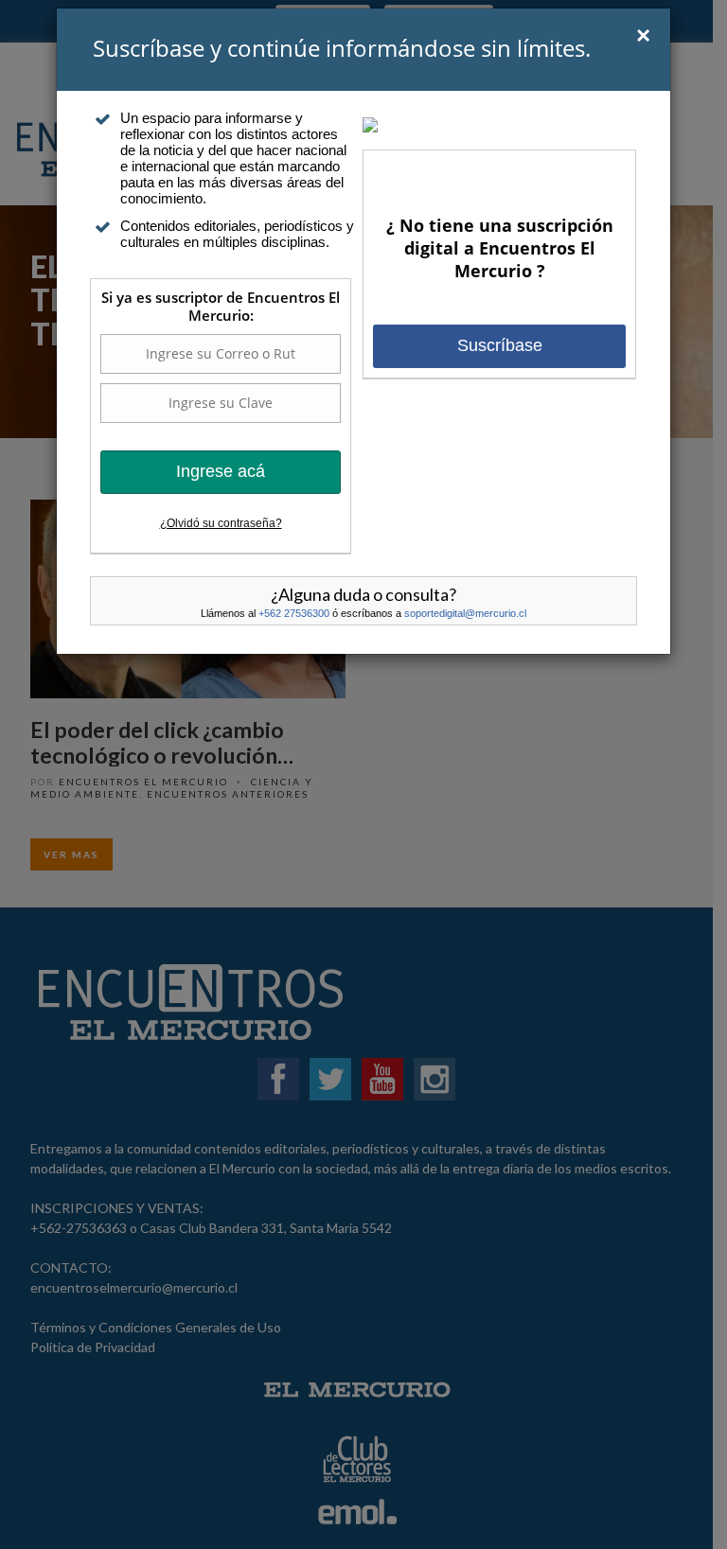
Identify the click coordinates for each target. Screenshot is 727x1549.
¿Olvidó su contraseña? (221, 523)
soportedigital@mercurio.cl (465, 613)
